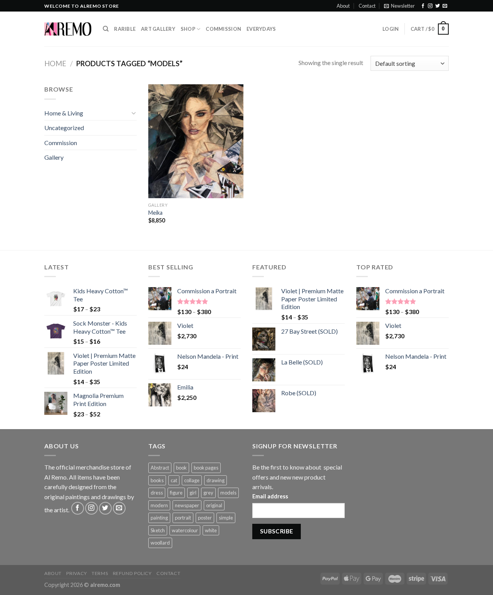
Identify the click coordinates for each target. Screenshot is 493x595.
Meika (155, 212)
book (181, 468)
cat (174, 480)
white (211, 530)
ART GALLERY (158, 29)
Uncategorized (64, 127)
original (214, 505)
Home (55, 63)
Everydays (261, 29)
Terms (100, 573)
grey (208, 493)
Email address (270, 496)
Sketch (158, 530)
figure (176, 493)
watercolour (185, 530)
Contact (367, 6)
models (228, 493)
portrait (183, 518)
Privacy (76, 573)
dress (157, 493)
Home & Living (63, 113)
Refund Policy (132, 573)
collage (192, 480)
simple (226, 518)
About (343, 6)
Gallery (54, 157)
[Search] (106, 29)
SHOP (188, 29)
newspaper (187, 505)
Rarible (125, 29)
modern (159, 505)
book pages (206, 468)
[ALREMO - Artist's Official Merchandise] (67, 28)
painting (159, 518)
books (157, 480)
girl (192, 493)
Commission (223, 29)
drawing (215, 480)
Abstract (160, 468)
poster (205, 518)
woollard (160, 543)
